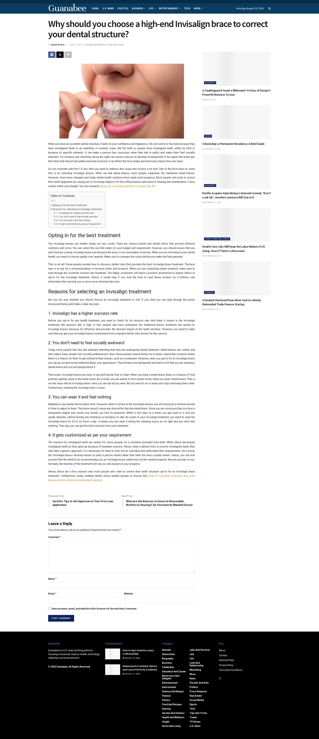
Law (192, 654)
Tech (187, 8)
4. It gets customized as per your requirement (79, 224)
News (208, 136)
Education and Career (174, 671)
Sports (193, 704)
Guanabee (67, 8)
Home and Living (171, 726)
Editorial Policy (226, 660)
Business (137, 8)
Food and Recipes (172, 704)
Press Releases (198, 691)
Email (52, 593)
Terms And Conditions (230, 670)
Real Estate (196, 695)
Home (95, 8)
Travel (193, 717)
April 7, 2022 (76, 44)
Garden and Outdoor (173, 713)
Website (128, 593)
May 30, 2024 (210, 100)
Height (165, 721)
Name (52, 578)
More (197, 8)
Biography (167, 658)
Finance (209, 292)
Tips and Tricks (116, 44)
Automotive (168, 654)
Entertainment (168, 8)
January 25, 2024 (212, 149)
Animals (166, 650)
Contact (223, 655)
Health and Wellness (96, 44)
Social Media (197, 700)
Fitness (166, 700)
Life (151, 8)
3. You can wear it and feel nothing (73, 220)
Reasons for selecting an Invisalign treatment (77, 209)
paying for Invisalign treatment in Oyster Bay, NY (127, 186)
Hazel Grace (57, 44)
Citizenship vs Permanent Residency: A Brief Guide (233, 144)
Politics (122, 8)
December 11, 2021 (212, 202)
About (222, 650)
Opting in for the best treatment (69, 205)
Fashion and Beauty (173, 691)
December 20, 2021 (212, 256)
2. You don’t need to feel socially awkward (77, 216)
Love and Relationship (196, 664)
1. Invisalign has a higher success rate (75, 213)
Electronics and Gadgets (170, 677)
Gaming (166, 708)
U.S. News (108, 8)
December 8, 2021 (212, 309)
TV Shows (195, 721)
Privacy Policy (226, 665)
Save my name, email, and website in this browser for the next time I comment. (94, 608)
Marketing (195, 669)
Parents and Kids (199, 682)
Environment (169, 687)
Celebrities (168, 667)
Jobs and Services (200, 650)
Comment (54, 537)
